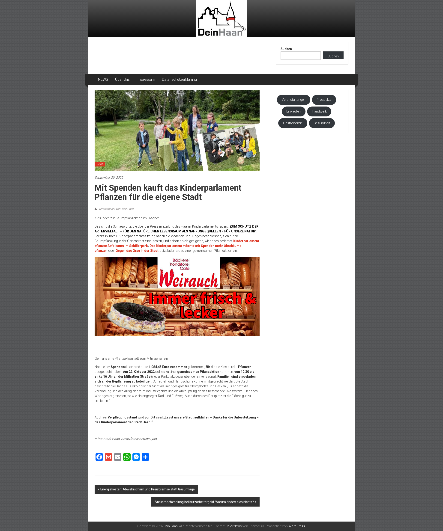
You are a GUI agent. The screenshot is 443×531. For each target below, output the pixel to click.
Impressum (146, 79)
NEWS (103, 79)
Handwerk (319, 111)
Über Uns (122, 79)
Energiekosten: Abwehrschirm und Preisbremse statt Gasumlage (147, 489)
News (99, 164)
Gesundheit (322, 123)
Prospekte (324, 99)
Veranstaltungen (293, 99)
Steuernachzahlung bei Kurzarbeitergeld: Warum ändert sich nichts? (204, 502)
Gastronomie (292, 123)
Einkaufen (293, 111)
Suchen (286, 49)
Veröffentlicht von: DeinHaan (116, 209)
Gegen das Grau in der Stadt (137, 250)
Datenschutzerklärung (179, 79)
